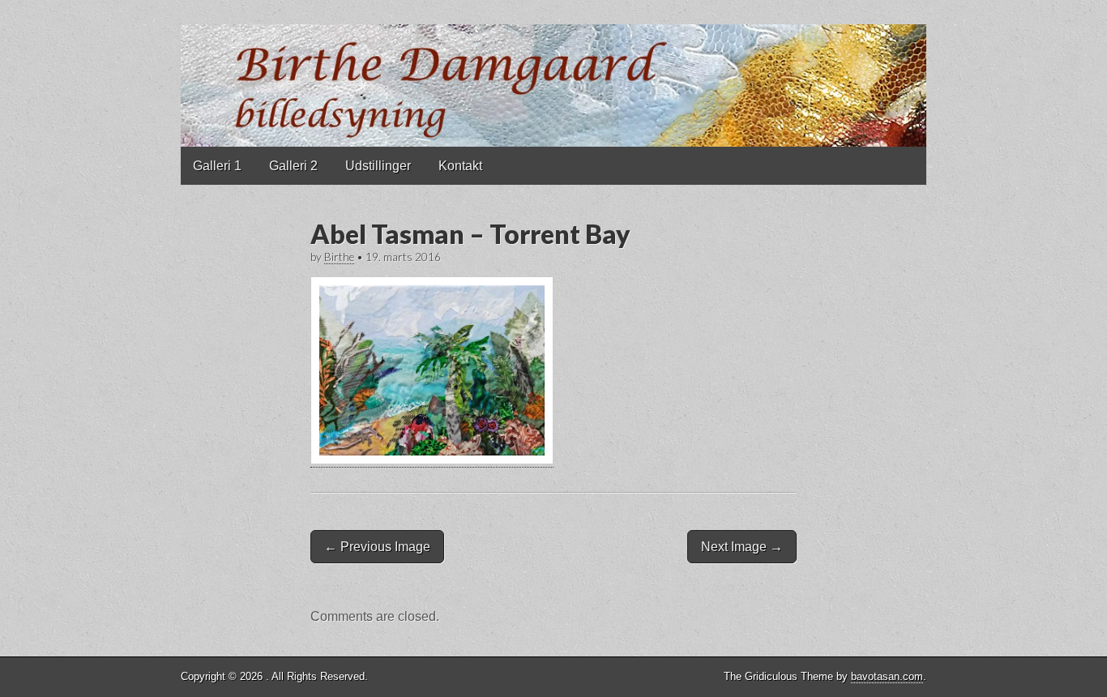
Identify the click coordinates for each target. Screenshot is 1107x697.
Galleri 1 (217, 166)
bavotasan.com (887, 676)
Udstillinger (378, 166)
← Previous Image (377, 547)
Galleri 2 (293, 166)
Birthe (339, 256)
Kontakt (460, 166)
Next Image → (742, 547)
